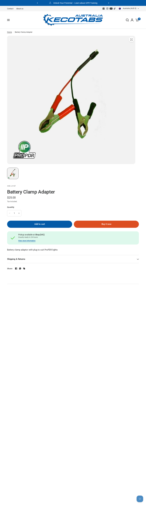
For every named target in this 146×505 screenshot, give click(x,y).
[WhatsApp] (20, 268)
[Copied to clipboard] (24, 268)
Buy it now (106, 224)
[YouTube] (111, 8)
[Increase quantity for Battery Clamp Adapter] (19, 213)
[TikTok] (115, 8)
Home (9, 32)
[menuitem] (11, 8)
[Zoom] (131, 39)
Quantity (10, 207)
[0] (136, 20)
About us (19, 9)
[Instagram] (107, 8)
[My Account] (132, 20)
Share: (10, 268)
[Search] (127, 20)
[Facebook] (104, 8)
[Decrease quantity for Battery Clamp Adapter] (9, 213)
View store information (27, 241)
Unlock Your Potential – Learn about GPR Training (75, 3)
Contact (10, 9)
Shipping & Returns (16, 259)
